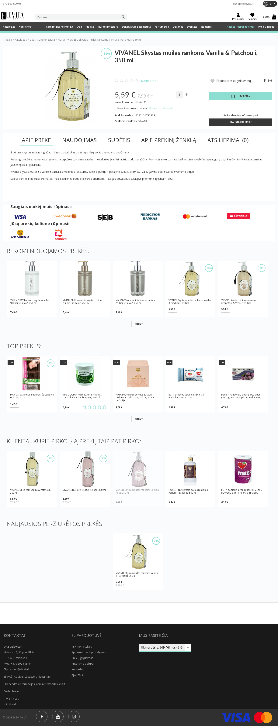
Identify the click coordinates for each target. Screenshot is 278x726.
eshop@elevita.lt (243, 3)
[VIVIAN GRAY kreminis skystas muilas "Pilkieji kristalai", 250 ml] (137, 278)
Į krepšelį (244, 96)
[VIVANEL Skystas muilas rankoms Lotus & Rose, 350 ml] (137, 469)
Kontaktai (77, 669)
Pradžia (7, 39)
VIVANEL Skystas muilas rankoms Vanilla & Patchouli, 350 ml (190, 301)
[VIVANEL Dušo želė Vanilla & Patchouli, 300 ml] (32, 469)
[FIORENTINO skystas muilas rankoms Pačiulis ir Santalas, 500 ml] (190, 469)
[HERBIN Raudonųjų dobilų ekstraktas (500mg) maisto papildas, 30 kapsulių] (243, 374)
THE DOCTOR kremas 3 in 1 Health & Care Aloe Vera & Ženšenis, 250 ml (82, 396)
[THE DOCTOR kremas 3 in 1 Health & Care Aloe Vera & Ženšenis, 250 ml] (84, 374)
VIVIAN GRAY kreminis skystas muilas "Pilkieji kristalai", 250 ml (135, 302)
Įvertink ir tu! (149, 80)
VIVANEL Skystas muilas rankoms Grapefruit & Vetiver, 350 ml (238, 301)
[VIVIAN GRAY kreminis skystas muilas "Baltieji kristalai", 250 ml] (32, 278)
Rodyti (139, 323)
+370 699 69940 (11, 3)
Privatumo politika (82, 663)
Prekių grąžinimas (82, 658)
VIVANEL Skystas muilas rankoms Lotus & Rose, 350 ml (137, 491)
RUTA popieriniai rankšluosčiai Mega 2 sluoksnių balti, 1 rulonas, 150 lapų (241, 491)
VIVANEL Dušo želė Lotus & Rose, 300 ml (84, 489)
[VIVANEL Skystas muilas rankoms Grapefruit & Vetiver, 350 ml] (243, 278)
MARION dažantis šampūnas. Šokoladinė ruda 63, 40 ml (32, 396)
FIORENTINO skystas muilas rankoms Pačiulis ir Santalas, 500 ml (188, 491)
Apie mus (77, 675)
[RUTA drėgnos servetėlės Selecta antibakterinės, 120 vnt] (190, 374)
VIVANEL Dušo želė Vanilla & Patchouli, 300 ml (30, 491)
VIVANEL (143, 121)
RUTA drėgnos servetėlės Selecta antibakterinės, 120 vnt (186, 396)
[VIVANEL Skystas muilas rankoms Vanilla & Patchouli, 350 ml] (190, 278)
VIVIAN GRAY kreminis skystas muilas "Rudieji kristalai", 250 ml (82, 302)
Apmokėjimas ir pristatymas (88, 652)
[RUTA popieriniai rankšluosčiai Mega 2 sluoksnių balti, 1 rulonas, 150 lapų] (243, 469)
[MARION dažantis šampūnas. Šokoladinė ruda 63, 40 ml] (32, 374)
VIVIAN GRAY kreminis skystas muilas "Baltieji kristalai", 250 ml (29, 302)
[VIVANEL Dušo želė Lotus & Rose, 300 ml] (84, 469)
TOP (11, 362)
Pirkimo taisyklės (81, 646)
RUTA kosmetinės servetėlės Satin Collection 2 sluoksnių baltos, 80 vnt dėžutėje (135, 397)
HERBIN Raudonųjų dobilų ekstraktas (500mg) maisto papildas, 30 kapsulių (241, 396)
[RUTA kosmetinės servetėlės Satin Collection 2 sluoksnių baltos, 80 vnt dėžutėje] (137, 374)
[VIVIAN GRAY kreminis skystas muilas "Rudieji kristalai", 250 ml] (84, 278)
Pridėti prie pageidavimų (233, 81)
